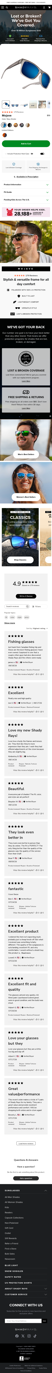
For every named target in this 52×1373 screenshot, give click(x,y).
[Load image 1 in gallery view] (26, 73)
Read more (26, 953)
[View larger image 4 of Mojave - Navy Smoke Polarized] (33, 104)
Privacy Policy (31, 1368)
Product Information (12, 184)
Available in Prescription (27, 176)
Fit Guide (8, 192)
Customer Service (16, 1294)
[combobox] (37, 628)
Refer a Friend (11, 1243)
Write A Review (26, 596)
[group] (26, 153)
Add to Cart (26, 143)
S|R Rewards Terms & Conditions (14, 1368)
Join (44, 1321)
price (27, 617)
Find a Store (10, 1248)
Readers (8, 1212)
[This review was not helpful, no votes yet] (41, 674)
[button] (26, 1178)
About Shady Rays (16, 1288)
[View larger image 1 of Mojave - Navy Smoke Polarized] (6, 104)
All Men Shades (12, 1197)
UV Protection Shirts (18, 1282)
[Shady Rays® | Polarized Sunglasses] (26, 7)
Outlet (8, 1233)
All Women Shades (14, 1202)
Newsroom (10, 1258)
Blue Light (11, 1265)
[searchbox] (14, 606)
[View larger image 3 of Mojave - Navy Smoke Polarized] (24, 104)
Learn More (26, 381)
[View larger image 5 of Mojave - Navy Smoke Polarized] (42, 104)
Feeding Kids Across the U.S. (17, 199)
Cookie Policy (43, 1368)
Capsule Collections (14, 1217)
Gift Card (9, 1227)
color (12, 617)
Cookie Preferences (15, 1365)
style (19, 617)
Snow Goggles (14, 1271)
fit (6, 617)
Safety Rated (13, 1277)
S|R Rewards (11, 1238)
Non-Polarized (11, 1222)
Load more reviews (26, 1143)
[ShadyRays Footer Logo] (26, 1329)
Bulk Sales (10, 1253)
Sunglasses (12, 1190)
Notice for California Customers (34, 1365)
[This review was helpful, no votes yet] (36, 674)
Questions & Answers (26, 1160)
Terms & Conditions (26, 1371)
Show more (9, 623)
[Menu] (2, 7)
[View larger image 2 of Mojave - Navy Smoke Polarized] (15, 104)
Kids (7, 1207)
